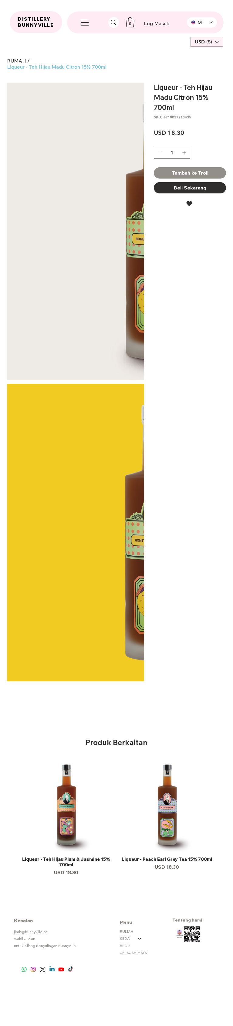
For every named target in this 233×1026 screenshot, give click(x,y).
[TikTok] (70, 649)
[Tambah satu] (184, 153)
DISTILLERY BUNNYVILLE (36, 22)
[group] (116, 498)
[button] (130, 22)
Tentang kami (187, 599)
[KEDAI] (139, 617)
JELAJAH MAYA (133, 632)
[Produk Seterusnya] (222, 484)
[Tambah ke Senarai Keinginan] (190, 203)
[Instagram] (33, 649)
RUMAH (126, 610)
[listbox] (207, 42)
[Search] (113, 22)
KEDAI (125, 617)
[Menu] (85, 22)
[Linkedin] (52, 649)
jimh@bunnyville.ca (30, 611)
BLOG (125, 625)
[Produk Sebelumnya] (10, 484)
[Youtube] (61, 649)
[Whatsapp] (24, 649)
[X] (42, 649)
